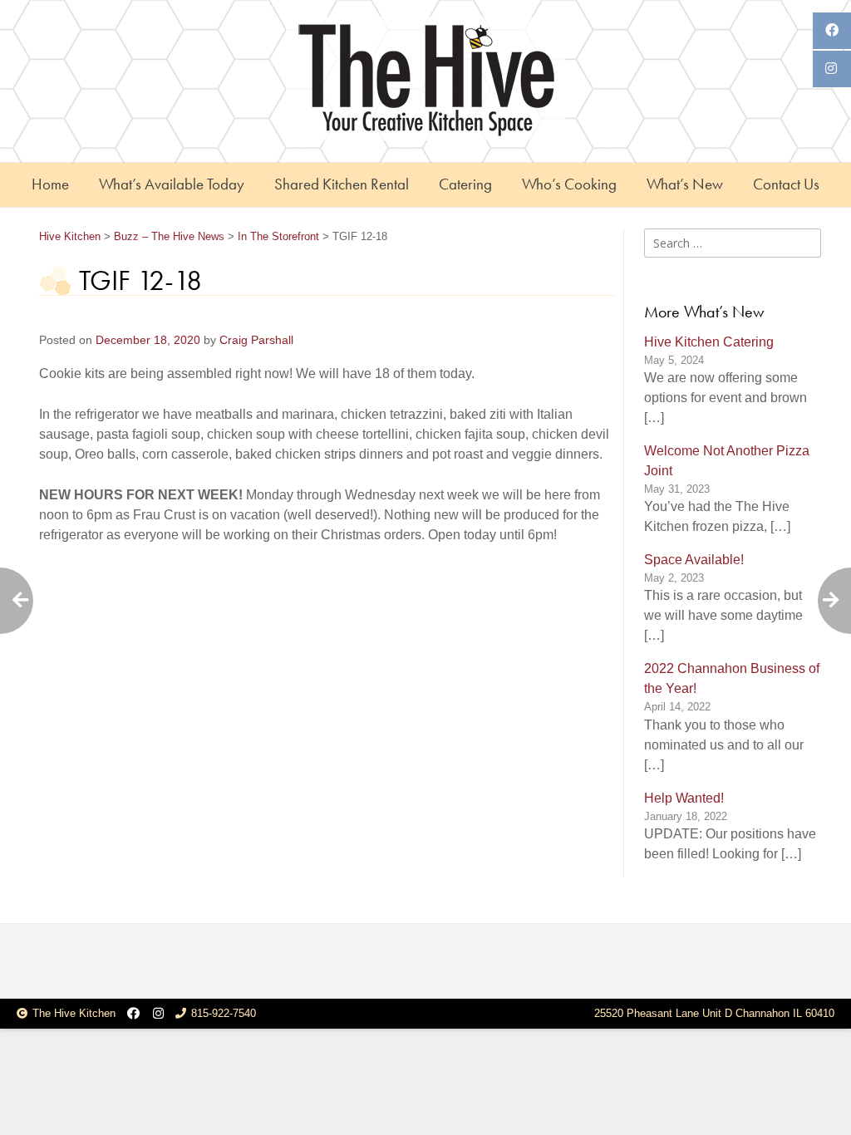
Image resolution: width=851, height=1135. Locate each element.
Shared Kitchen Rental (341, 184)
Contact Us (786, 184)
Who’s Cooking (569, 184)
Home (50, 184)
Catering (465, 184)
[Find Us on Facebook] (133, 1014)
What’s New (685, 184)
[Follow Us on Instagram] (158, 1014)
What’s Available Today (171, 184)
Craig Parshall (256, 340)
